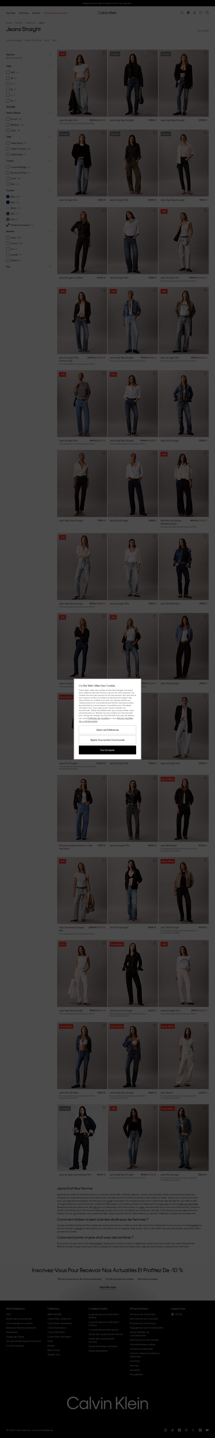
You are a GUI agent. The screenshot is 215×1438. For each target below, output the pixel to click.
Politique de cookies (98, 718)
